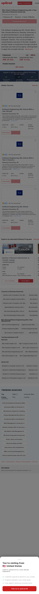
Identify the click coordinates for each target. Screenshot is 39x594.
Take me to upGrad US (19, 589)
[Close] (19, 559)
